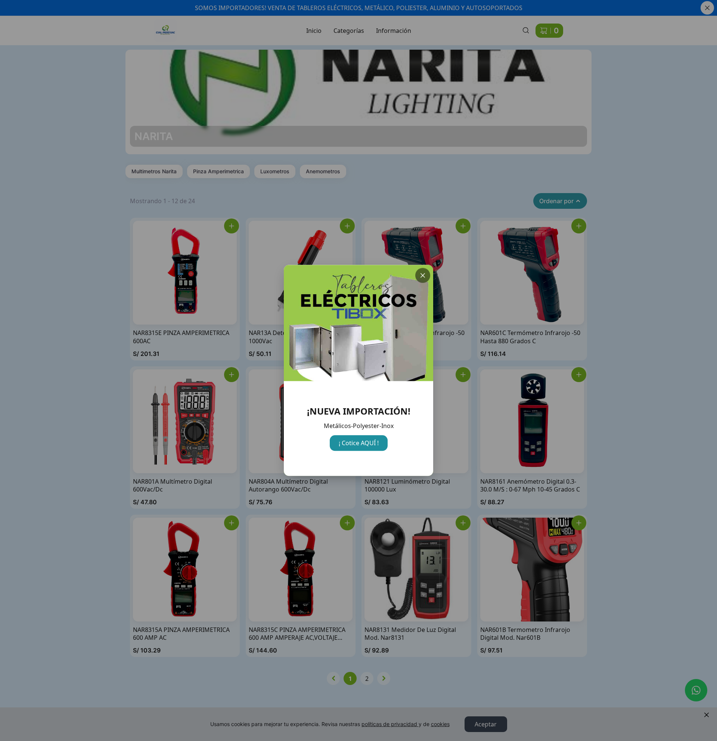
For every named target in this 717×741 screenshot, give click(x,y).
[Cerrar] (422, 275)
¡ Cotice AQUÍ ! (359, 443)
